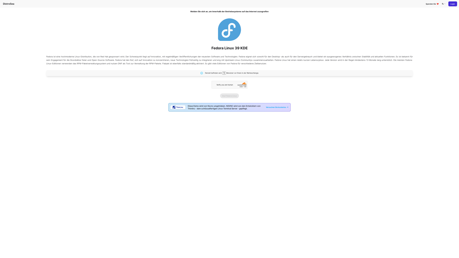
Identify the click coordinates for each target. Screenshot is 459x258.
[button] (443, 3)
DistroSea (8, 3)
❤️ (432, 4)
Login (452, 4)
